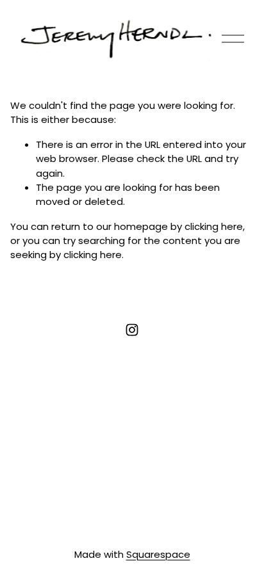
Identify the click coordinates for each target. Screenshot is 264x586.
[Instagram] (132, 329)
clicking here (214, 226)
